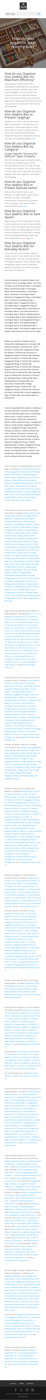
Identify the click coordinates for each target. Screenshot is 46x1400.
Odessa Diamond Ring (26, 1068)
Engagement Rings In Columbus (26, 695)
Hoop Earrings (32, 986)
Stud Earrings (10, 989)
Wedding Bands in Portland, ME (27, 344)
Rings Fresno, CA (20, 628)
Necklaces (28, 989)
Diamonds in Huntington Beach (22, 294)
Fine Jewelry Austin (25, 1290)
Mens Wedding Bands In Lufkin (22, 828)
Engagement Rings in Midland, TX (18, 1027)
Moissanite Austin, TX (15, 930)
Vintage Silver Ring (24, 770)
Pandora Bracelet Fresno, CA (19, 625)
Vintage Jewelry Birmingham (24, 518)
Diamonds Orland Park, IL (26, 1252)
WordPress (23, 1396)
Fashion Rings (16, 994)
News (21, 1383)
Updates (30, 1383)
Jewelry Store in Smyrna (14, 416)
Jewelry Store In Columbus (24, 714)
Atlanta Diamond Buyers (20, 422)
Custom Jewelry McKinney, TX (16, 903)
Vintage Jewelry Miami (29, 555)
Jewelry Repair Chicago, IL (20, 1229)
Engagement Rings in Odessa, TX (20, 1060)
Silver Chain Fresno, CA (14, 650)
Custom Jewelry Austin (31, 1296)
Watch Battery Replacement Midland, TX (20, 1038)
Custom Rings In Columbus (24, 683)
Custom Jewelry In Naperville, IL (27, 1226)
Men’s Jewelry (23, 991)
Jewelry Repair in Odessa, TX (16, 1066)
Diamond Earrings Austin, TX (24, 919)
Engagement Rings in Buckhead (24, 428)
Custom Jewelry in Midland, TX (27, 1024)
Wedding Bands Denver (14, 497)
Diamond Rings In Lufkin (22, 822)
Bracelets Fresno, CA (22, 619)
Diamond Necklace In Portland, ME (18, 347)
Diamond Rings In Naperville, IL (24, 1246)
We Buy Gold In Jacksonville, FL (25, 1131)
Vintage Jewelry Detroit (26, 536)
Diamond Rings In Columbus (25, 706)
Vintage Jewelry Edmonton (15, 538)
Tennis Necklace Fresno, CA (25, 631)
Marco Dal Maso (11, 991)
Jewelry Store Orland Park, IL (16, 1221)
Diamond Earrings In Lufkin (15, 848)
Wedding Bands (11, 986)
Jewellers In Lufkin (30, 845)
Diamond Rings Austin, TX (29, 933)
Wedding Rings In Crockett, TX (27, 803)
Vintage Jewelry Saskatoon (15, 584)
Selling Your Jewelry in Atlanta (16, 431)
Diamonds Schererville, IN (15, 1255)
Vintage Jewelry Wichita (14, 598)
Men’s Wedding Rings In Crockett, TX (19, 805)
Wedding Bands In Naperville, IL (17, 1260)
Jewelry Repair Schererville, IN (27, 1235)
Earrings (19, 989)
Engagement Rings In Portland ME (18, 367)
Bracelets (21, 986)
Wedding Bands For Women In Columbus (21, 700)
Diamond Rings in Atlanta (25, 450)
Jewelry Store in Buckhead (30, 413)
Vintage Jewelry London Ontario (17, 553)
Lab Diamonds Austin (29, 1301)
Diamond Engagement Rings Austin (21, 1282)
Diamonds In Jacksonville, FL (16, 1103)
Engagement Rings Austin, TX (16, 925)
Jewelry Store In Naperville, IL (28, 1218)
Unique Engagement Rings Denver (18, 472)
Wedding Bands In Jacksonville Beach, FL (21, 1134)
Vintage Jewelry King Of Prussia (27, 550)
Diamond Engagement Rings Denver (19, 483)
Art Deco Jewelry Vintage (19, 764)
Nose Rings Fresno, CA (16, 653)
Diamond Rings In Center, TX (18, 794)
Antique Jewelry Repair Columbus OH (19, 728)
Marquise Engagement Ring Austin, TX (22, 965)
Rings (35, 989)
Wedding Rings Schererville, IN (20, 1212)
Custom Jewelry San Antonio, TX (27, 881)
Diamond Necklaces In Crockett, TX (18, 817)
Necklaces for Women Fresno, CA (18, 659)
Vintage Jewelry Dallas (22, 533)
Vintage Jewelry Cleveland (15, 530)
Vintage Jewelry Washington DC (28, 595)
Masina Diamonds (31, 411)
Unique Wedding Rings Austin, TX (18, 953)
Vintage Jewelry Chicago (28, 527)
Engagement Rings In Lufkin (16, 820)
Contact (13, 1383)
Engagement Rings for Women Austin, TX (21, 922)
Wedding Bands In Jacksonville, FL (18, 1137)
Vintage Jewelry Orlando (14, 567)
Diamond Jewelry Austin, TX (24, 1331)
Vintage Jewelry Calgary (23, 524)
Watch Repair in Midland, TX (16, 1041)
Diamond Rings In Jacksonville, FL (26, 1100)
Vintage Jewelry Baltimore (15, 516)
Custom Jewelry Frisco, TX (31, 900)
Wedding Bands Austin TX (21, 1287)
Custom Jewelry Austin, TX (29, 906)
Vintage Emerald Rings (19, 750)
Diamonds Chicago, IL (13, 1249)
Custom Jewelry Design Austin (16, 1299)
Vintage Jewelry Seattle (23, 587)
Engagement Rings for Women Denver (20, 489)
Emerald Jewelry (14, 997)
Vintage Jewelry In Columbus (16, 709)
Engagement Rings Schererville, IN (24, 1189)
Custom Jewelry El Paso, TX (27, 886)
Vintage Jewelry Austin (31, 513)
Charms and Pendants (32, 994)
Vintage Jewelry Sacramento (16, 578)
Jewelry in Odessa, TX (31, 1063)
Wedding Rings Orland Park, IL (28, 1209)
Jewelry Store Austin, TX (16, 939)
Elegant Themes (22, 1394)
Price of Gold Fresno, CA (27, 648)
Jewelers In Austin (14, 1296)
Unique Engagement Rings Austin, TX (19, 1323)
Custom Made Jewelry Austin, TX (17, 948)
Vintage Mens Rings (17, 753)
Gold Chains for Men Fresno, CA (20, 642)
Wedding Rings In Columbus (16, 717)
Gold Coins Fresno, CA (26, 645)
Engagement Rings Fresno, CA (16, 616)
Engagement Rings (32, 983)
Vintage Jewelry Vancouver (15, 592)
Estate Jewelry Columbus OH (25, 726)
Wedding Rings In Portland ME (20, 378)
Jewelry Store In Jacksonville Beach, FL (19, 1120)
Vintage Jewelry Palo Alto (21, 570)
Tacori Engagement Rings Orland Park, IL (21, 1215)
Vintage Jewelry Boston (14, 521)
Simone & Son (10, 283)
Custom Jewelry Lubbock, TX (16, 895)
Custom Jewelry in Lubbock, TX (19, 1019)
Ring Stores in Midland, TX (25, 1036)
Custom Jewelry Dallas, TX (15, 883)
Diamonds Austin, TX (13, 936)
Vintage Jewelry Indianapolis (16, 547)
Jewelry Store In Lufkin (13, 845)
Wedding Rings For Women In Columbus (20, 697)
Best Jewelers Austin (18, 1307)
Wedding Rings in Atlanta (15, 445)
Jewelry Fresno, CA (33, 614)
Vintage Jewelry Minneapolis (16, 558)
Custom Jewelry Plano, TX (30, 892)
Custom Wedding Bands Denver (23, 480)
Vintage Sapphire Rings (21, 756)
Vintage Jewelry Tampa (27, 589)
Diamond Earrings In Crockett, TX (28, 814)
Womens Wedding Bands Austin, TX (19, 1326)
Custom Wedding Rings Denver (28, 494)
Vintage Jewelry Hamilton (21, 541)
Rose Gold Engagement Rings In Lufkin (25, 842)
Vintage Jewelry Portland (25, 575)
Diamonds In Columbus (14, 686)
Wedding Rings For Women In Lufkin (19, 831)
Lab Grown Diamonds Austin (16, 1304)
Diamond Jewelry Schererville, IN (28, 1167)
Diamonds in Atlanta (25, 433)
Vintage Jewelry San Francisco (25, 581)
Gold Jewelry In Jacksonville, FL (25, 1117)
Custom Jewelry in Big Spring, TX (20, 1013)
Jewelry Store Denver (23, 500)
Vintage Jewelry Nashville (23, 561)
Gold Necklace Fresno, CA (24, 636)
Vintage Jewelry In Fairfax (28, 544)
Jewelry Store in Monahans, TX (19, 1054)
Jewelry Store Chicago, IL (30, 1223)
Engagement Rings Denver (26, 486)
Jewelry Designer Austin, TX (15, 1337)
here (33, 138)
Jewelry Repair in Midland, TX (26, 1030)
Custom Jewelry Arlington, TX (16, 889)
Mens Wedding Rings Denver (29, 469)
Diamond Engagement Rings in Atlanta (20, 442)
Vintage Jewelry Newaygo (29, 564)
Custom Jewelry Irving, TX (24, 898)
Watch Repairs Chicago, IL (21, 1237)
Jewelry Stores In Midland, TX (16, 1033)
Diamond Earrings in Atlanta (28, 439)
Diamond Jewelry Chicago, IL (16, 1161)
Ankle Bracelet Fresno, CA (24, 656)
